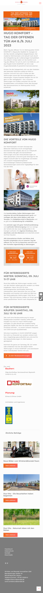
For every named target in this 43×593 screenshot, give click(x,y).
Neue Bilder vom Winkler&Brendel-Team (21, 461)
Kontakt (7, 553)
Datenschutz (9, 551)
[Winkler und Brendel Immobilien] (21, 2)
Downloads (9, 555)
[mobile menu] (40, 3)
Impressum (9, 549)
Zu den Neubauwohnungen (19, 356)
